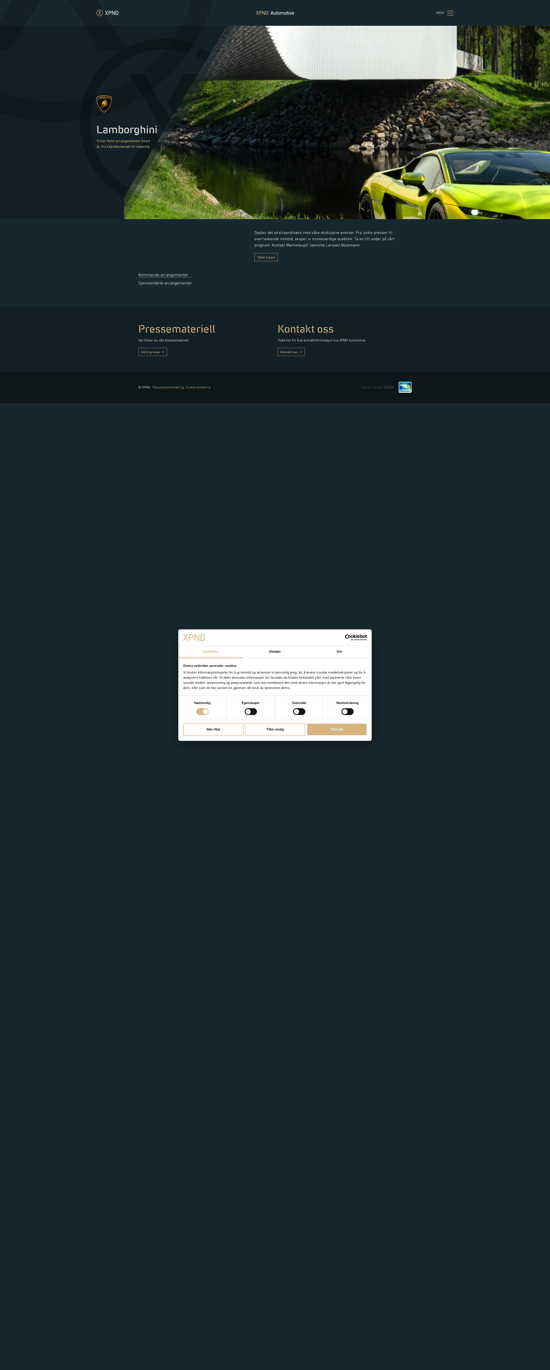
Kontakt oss (289, 352)
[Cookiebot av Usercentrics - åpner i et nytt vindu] (348, 637)
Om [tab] (339, 652)
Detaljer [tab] (275, 652)
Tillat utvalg (275, 729)
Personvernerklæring (168, 387)
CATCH (389, 387)
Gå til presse (151, 352)
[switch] (251, 711)
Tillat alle (337, 729)
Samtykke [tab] (210, 652)
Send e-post (266, 257)
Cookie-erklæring (198, 387)
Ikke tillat (213, 729)
